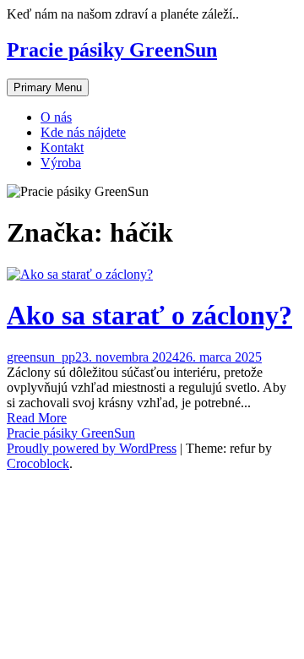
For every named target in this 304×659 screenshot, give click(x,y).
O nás (56, 117)
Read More (37, 418)
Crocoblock (38, 463)
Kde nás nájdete (83, 132)
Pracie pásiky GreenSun (112, 50)
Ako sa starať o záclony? (149, 315)
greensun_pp (41, 357)
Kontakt (62, 147)
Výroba (61, 162)
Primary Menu (48, 87)
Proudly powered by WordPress (91, 448)
